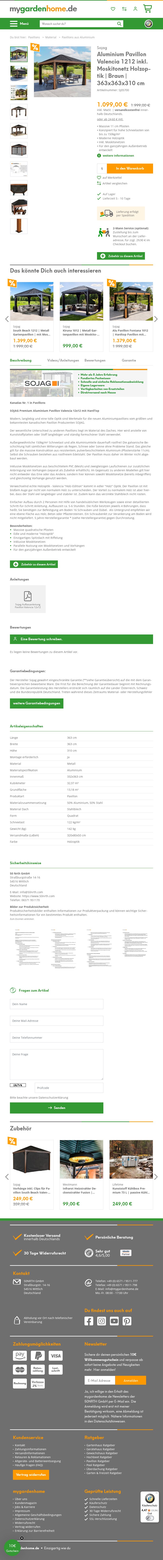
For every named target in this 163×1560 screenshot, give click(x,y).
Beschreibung (21, 360)
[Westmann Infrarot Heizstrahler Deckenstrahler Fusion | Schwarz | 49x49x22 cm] (81, 1159)
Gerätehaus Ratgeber (100, 1449)
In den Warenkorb (130, 168)
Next (156, 319)
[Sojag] (78, 382)
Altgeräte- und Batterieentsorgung (38, 1461)
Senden (59, 1107)
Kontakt (20, 1445)
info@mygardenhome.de (121, 1289)
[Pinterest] (129, 1322)
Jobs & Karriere (25, 1507)
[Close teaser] (22, 1538)
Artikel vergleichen (115, 183)
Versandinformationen (30, 1453)
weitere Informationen (118, 155)
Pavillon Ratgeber (98, 1461)
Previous (7, 319)
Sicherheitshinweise (25, 862)
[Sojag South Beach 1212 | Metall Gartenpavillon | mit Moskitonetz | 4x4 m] (31, 301)
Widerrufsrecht (25, 1523)
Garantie (129, 360)
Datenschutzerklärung (53, 1097)
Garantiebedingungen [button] (36, 703)
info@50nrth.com (31, 892)
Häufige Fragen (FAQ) (29, 1465)
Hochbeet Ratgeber (99, 1457)
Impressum (22, 1511)
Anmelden (131, 1380)
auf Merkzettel (112, 177)
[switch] (150, 1518)
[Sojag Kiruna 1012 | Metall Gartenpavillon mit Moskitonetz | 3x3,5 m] (81, 301)
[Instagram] (103, 1322)
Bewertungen (95, 360)
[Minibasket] (148, 8)
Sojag (102, 47)
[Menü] (156, 1494)
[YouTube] (116, 1322)
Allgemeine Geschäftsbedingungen (38, 1515)
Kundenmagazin (26, 1503)
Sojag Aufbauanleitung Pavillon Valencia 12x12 (28, 606)
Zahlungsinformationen (30, 1449)
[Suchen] (119, 23)
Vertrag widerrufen (31, 1474)
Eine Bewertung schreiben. (42, 639)
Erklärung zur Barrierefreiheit (34, 1531)
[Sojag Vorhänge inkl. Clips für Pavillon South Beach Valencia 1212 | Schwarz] (31, 1159)
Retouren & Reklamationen (33, 1457)
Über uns (21, 1499)
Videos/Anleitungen (63, 360)
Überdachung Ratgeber (102, 1469)
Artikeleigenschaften (26, 726)
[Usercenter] (135, 9)
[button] (12, 1547)
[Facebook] (90, 1322)
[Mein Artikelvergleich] (124, 9)
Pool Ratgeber (95, 1465)
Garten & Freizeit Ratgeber (104, 1473)
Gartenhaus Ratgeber (100, 1445)
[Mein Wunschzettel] (113, 9)
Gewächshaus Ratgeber (102, 1453)
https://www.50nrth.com (38, 896)
